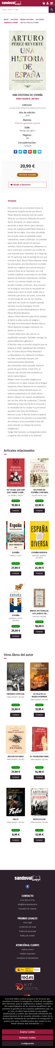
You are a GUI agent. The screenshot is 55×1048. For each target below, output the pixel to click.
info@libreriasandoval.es (27, 904)
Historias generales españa (27, 123)
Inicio (6, 19)
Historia (14, 19)
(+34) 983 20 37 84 (27, 900)
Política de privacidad (27, 931)
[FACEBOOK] (27, 886)
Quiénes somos (27, 949)
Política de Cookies (27, 936)
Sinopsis (12, 201)
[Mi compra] (43, 3)
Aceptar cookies (27, 1032)
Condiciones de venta (27, 927)
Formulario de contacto (27, 909)
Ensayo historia (27, 19)
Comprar (15, 510)
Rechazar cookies (27, 1038)
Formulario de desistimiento (27, 958)
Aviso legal (27, 923)
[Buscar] (52, 9)
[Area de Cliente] (47, 3)
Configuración (27, 1043)
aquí (41, 1024)
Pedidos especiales (27, 954)
